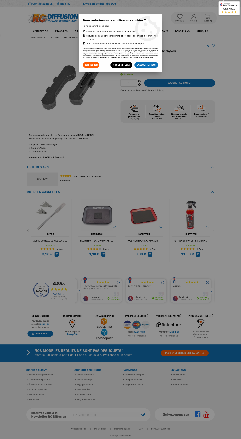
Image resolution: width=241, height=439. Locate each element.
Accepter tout (147, 64)
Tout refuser (122, 64)
